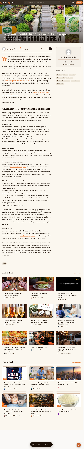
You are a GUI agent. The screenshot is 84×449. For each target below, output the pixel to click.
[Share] (50, 444)
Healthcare (69, 77)
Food (7, 7)
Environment (60, 77)
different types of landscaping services (17, 81)
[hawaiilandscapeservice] (4, 49)
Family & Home (75, 80)
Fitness (65, 74)
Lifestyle (72, 74)
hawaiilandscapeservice (13, 48)
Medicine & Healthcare (63, 80)
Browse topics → (77, 273)
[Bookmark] (45, 444)
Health (59, 74)
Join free (79, 2)
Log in (72, 2)
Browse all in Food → (76, 362)
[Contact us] (79, 445)
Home (3, 7)
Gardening (60, 83)
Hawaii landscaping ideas (18, 167)
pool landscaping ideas (27, 236)
